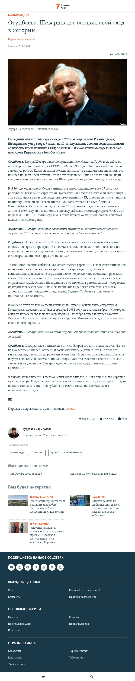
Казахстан (98, 497)
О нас (11, 590)
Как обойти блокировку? (84, 590)
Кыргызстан (15, 657)
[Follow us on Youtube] (11, 567)
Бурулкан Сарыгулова (21, 39)
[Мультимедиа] (43, 676)
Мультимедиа (18, 15)
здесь (71, 409)
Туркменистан (78, 651)
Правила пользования (83, 597)
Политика (14, 630)
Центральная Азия (41, 497)
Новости (13, 617)
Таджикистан (16, 664)
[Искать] (91, 676)
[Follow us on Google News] (52, 567)
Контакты (14, 597)
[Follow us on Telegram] (36, 567)
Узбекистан (76, 657)
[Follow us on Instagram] (19, 567)
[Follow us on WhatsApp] (44, 567)
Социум (74, 617)
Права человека (39, 524)
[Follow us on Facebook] (27, 567)
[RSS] (60, 567)
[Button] (118, 54)
